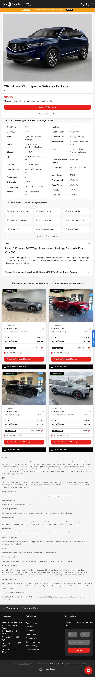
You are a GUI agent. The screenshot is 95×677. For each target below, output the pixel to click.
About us (29, 627)
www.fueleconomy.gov (19, 487)
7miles (41, 332)
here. (70, 561)
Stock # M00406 (56, 325)
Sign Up (79, 650)
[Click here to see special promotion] (47, 10)
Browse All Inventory (47, 107)
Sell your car (30, 634)
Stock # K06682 (9, 325)
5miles (88, 332)
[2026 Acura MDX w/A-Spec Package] (71, 305)
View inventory (31, 623)
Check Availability (24, 359)
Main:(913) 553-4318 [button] (11, 638)
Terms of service (32, 650)
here (41, 561)
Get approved (31, 638)
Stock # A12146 (56, 408)
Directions (29, 631)
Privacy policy (31, 646)
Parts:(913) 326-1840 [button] (11, 651)
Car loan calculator (33, 642)
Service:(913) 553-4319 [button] (12, 644)
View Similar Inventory (47, 114)
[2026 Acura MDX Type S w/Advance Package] (24, 305)
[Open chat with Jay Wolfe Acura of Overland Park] (88, 670)
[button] (82, 4)
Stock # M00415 (9, 408)
